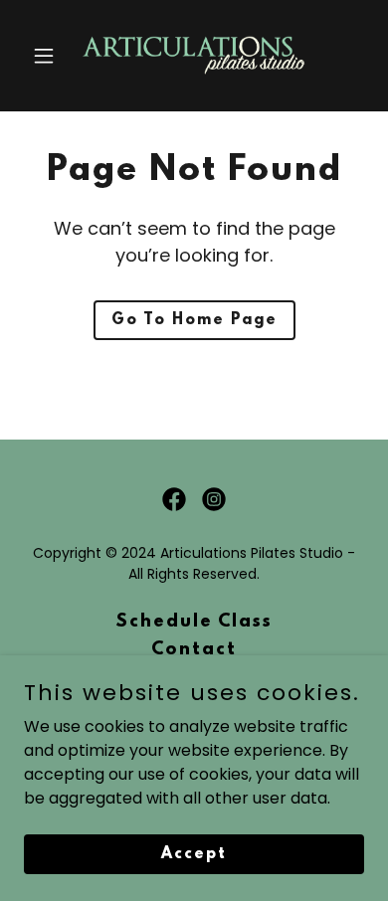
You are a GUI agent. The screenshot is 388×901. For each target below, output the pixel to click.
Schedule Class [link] (194, 622)
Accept (194, 853)
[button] (49, 56)
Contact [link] (194, 650)
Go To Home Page (194, 320)
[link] (193, 55)
